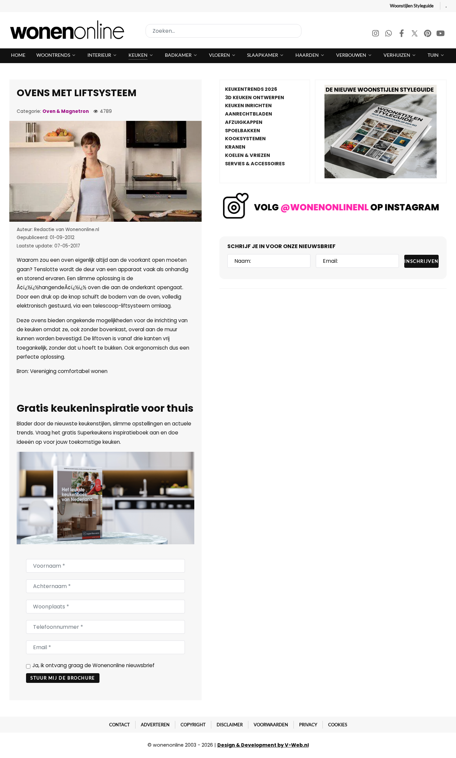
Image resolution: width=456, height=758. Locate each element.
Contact (119, 724)
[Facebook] (402, 34)
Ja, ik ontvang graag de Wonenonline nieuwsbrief (93, 665)
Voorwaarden (271, 724)
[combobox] (223, 31)
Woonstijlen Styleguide (412, 5)
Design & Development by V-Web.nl (263, 745)
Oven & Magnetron (65, 111)
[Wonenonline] (69, 29)
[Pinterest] (428, 34)
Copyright (193, 724)
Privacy (308, 724)
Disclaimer (230, 724)
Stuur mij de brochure (62, 678)
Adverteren (155, 724)
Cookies (337, 724)
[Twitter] (415, 34)
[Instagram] (376, 34)
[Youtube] (441, 34)
